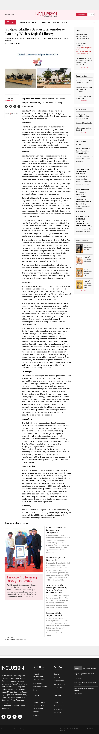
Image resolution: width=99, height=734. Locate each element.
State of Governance (27, 22)
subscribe (81, 14)
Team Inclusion (13, 44)
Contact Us (58, 702)
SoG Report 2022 (81, 199)
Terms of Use (6, 729)
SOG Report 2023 (81, 176)
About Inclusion (39, 702)
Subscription (59, 706)
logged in (13, 639)
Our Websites (10, 15)
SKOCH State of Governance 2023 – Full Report (83, 171)
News (35, 690)
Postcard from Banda (84, 123)
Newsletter (58, 709)
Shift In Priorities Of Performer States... (84, 690)
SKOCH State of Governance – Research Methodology (82, 193)
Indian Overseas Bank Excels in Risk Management (56, 530)
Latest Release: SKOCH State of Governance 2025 (82, 37)
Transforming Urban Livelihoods (55, 559)
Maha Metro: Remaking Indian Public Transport (82, 116)
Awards (36, 715)
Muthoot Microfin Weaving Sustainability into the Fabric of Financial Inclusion (56, 589)
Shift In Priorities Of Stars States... (85, 682)
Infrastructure (59, 684)
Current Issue (44, 22)
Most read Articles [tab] (89, 668)
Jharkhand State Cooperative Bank (54, 614)
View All (84, 67)
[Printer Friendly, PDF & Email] (11, 113)
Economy (57, 674)
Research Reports (40, 687)
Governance (59, 681)
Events (64, 22)
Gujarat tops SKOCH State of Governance (84, 675)
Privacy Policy (19, 729)
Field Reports (38, 683)
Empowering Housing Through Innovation (21, 579)
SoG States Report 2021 (83, 201)
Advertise (57, 713)
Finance (57, 677)
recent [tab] (78, 668)
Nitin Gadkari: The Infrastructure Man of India (83, 151)
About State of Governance (39, 707)
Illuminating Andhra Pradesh (83, 129)
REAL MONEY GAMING (84, 49)
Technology (58, 687)
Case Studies (9, 100)
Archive (56, 22)
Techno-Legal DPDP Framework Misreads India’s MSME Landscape (84, 61)
